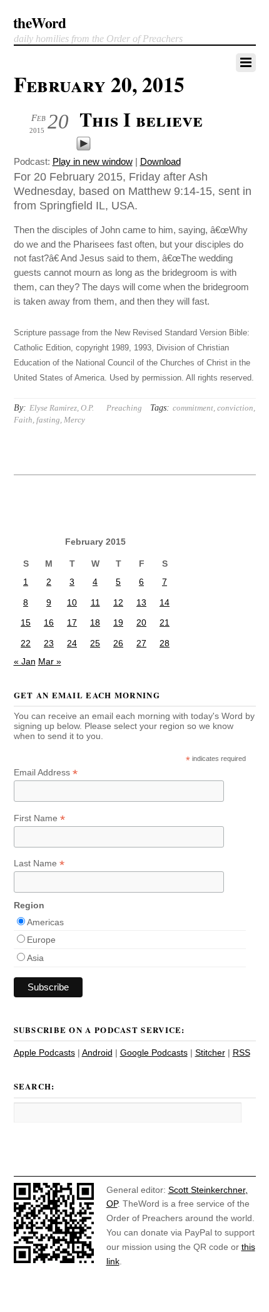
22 (26, 643)
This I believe (141, 119)
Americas (45, 922)
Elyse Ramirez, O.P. (61, 407)
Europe (41, 940)
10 (72, 602)
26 (118, 643)
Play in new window (93, 161)
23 (49, 643)
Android (97, 1052)
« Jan (25, 661)
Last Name (39, 863)
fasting (48, 419)
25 (95, 643)
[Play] (83, 147)
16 (49, 622)
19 (118, 622)
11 (95, 602)
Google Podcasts (154, 1052)
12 (118, 602)
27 (141, 643)
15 (26, 622)
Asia (35, 958)
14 (165, 602)
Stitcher (210, 1052)
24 (72, 643)
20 (141, 622)
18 (95, 622)
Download (160, 161)
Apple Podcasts (44, 1052)
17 (72, 622)
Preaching (124, 407)
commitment (193, 407)
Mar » (49, 661)
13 (141, 602)
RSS (241, 1052)
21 (165, 622)
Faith (23, 419)
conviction (235, 407)
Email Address (46, 773)
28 (165, 643)
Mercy (74, 419)
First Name (39, 818)
